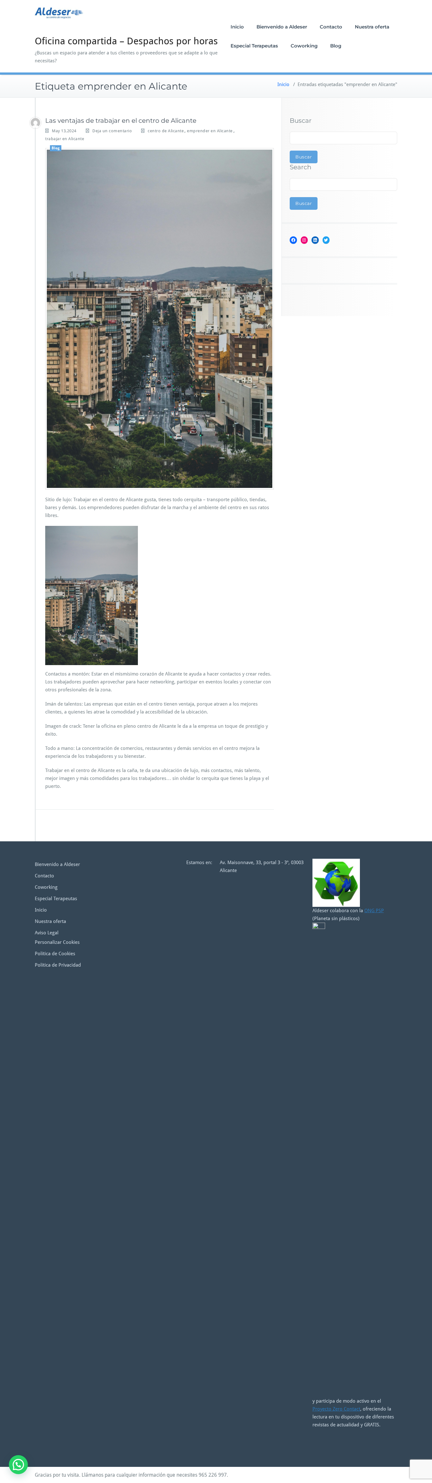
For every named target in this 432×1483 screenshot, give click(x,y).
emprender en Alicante (210, 130)
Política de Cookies (55, 953)
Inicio (237, 27)
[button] (18, 1464)
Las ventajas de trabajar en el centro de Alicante (120, 120)
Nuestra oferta (372, 27)
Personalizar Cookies (57, 942)
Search (301, 167)
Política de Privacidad (58, 965)
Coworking (304, 46)
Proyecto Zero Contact (336, 1409)
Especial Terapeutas (254, 46)
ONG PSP (374, 910)
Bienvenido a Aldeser (281, 27)
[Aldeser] (35, 123)
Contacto (331, 27)
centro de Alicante (166, 130)
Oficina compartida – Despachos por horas (126, 41)
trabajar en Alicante (64, 138)
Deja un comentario (112, 130)
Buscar (301, 120)
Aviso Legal (47, 933)
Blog (335, 46)
